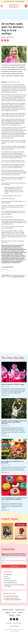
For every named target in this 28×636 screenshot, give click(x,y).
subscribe (7, 277)
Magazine (7, 612)
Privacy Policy (9, 623)
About (14, 612)
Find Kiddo (11, 615)
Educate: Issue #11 (20, 1)
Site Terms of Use (17, 623)
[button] (2, 40)
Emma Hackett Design (14, 631)
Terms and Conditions (14, 626)
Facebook (23, 275)
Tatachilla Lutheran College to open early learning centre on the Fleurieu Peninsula (14, 422)
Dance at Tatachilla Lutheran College (12, 384)
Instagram (14, 275)
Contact (18, 615)
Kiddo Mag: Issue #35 (9, 1)
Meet (4, 37)
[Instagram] (14, 619)
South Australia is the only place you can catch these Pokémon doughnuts (13, 498)
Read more (4, 395)
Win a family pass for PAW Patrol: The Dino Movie (12, 462)
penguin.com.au (5, 269)
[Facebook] (11, 619)
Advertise (20, 612)
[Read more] (8, 395)
